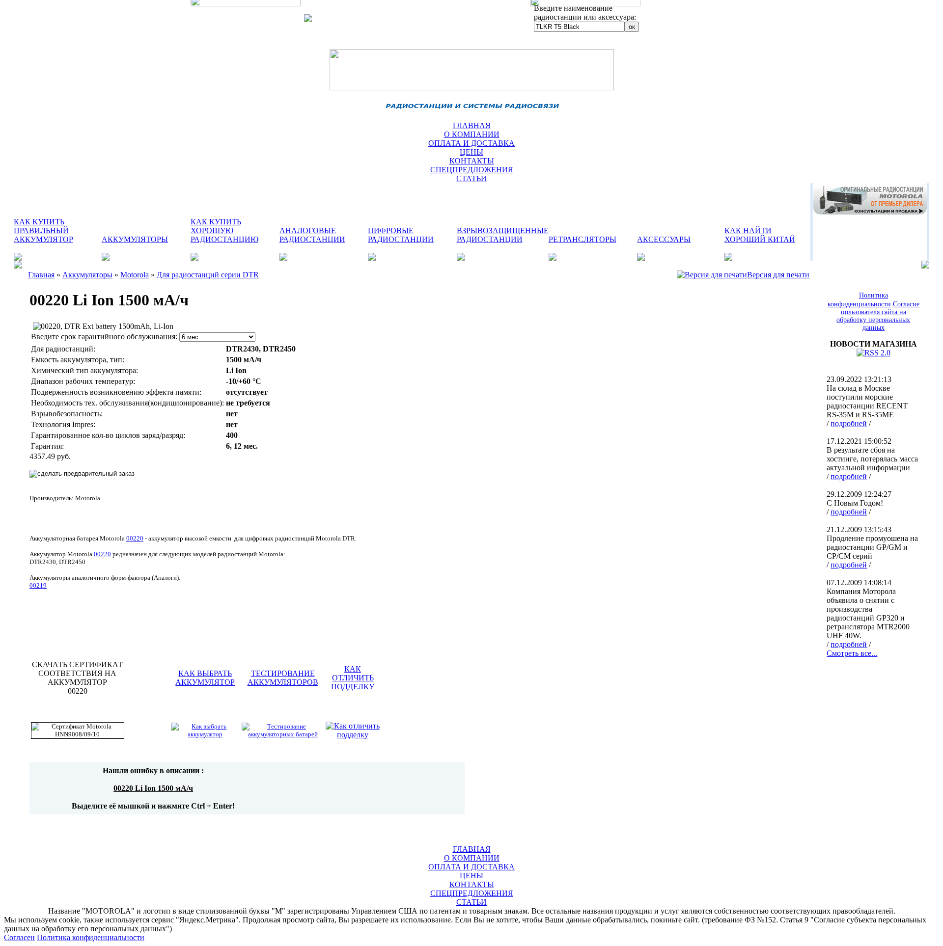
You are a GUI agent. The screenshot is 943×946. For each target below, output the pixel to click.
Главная (41, 274)
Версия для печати (778, 274)
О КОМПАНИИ (471, 134)
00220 (102, 554)
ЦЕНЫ (471, 152)
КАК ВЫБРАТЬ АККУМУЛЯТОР (205, 677)
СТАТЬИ (471, 178)
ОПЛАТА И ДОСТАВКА (471, 143)
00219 (38, 585)
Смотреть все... (852, 653)
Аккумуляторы (87, 274)
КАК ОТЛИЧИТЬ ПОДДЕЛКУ (352, 678)
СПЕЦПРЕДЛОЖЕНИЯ (471, 169)
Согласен (19, 937)
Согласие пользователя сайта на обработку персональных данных (877, 315)
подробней (849, 423)
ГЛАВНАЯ (472, 125)
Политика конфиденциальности (90, 937)
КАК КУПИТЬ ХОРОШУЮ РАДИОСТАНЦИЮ (224, 230)
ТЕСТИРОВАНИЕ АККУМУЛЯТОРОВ (283, 677)
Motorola (134, 274)
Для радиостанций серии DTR (208, 274)
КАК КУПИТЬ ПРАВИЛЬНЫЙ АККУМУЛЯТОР (43, 230)
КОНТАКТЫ (471, 161)
